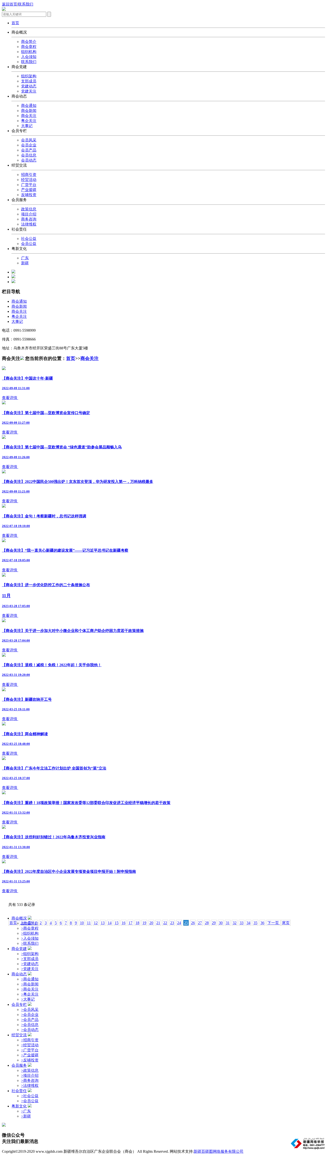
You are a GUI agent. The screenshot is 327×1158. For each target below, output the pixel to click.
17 (130, 923)
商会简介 (28, 42)
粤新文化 (19, 1106)
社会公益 (28, 239)
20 (151, 923)
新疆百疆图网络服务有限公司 (218, 1151)
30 (221, 923)
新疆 (25, 263)
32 (235, 923)
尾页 (286, 923)
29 (214, 923)
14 (110, 923)
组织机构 (28, 52)
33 (241, 923)
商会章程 (28, 47)
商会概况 (19, 918)
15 (116, 923)
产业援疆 (28, 190)
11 (89, 923)
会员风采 (28, 140)
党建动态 (28, 86)
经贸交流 (19, 1035)
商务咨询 (28, 219)
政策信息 (28, 209)
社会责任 (19, 1091)
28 (207, 923)
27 (200, 923)
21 (158, 923)
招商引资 (28, 175)
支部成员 (28, 81)
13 (103, 923)
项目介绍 (28, 214)
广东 (25, 258)
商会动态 (19, 974)
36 (262, 923)
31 (228, 923)
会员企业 (28, 145)
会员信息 (28, 155)
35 (255, 923)
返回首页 (9, 4)
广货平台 (28, 185)
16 (123, 923)
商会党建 (19, 949)
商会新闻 (28, 111)
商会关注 (28, 116)
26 (193, 923)
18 (137, 923)
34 (248, 923)
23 (172, 923)
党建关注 (28, 91)
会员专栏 (19, 1004)
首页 (70, 358)
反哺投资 (28, 195)
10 (82, 923)
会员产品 (28, 150)
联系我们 (25, 4)
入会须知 (28, 57)
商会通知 (28, 106)
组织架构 (28, 76)
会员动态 (28, 160)
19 (144, 923)
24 (179, 923)
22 (165, 923)
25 (186, 923)
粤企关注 (28, 121)
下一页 (273, 923)
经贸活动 (28, 180)
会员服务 (19, 1065)
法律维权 (28, 224)
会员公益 (28, 244)
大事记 (27, 126)
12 (96, 923)
